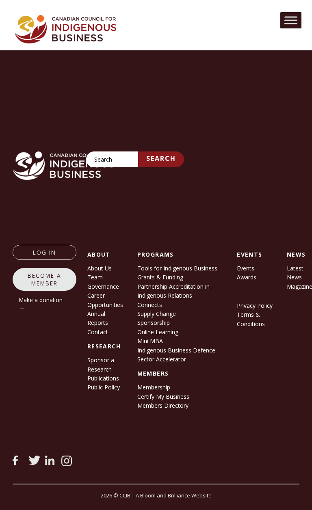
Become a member (44, 279)
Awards (246, 277)
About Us (99, 268)
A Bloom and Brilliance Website (174, 495)
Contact (97, 332)
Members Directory (162, 405)
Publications (103, 378)
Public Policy (103, 387)
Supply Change (156, 314)
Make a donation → (41, 303)
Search (161, 158)
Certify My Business (163, 396)
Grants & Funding (160, 277)
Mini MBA (150, 341)
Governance (103, 286)
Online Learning (157, 332)
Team (95, 277)
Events (245, 268)
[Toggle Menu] (290, 20)
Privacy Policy (255, 305)
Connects (149, 305)
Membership (153, 387)
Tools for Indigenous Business (177, 268)
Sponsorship (153, 322)
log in (44, 252)
